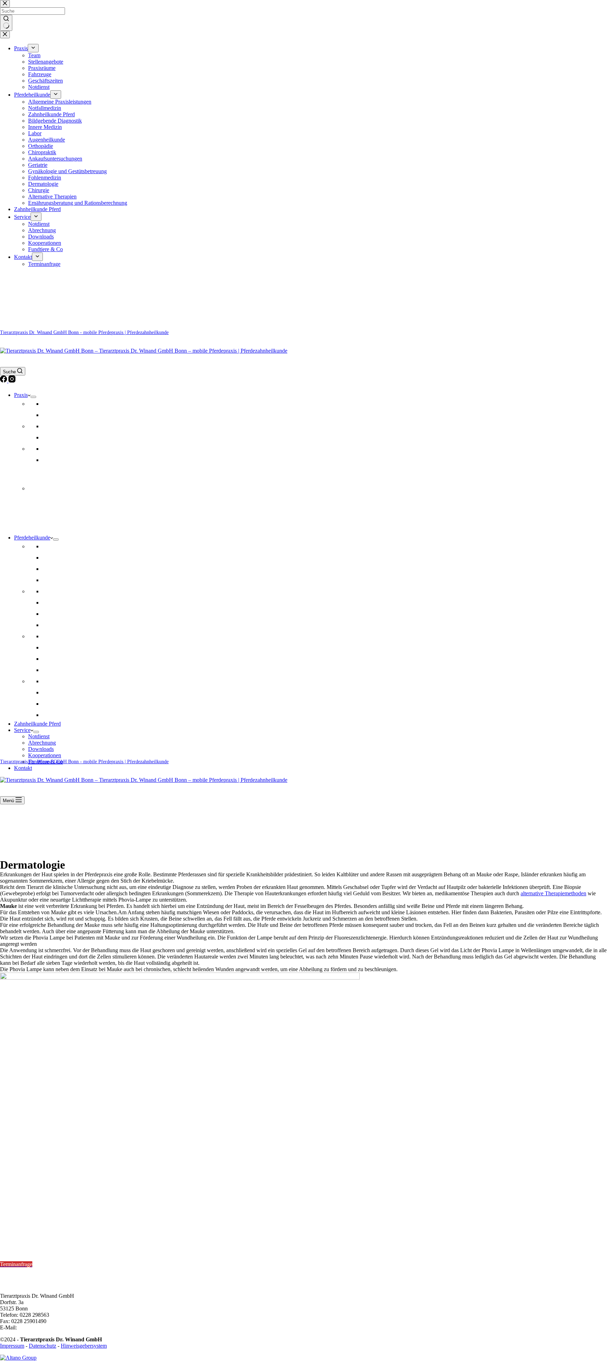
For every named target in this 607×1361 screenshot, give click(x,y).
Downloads (41, 749)
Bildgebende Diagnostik (69, 636)
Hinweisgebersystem (84, 1346)
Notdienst (53, 460)
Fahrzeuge (53, 437)
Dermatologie (57, 625)
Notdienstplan (16, 1227)
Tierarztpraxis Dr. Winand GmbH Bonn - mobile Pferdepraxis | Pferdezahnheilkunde (84, 332)
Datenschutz (42, 1346)
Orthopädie (54, 558)
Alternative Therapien (66, 670)
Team (48, 404)
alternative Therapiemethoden (553, 893)
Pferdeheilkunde (32, 538)
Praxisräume (56, 426)
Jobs (47, 415)
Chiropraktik (56, 569)
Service (22, 730)
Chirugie (51, 704)
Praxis (21, 395)
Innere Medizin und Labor (71, 681)
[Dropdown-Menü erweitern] (33, 397)
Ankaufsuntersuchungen (69, 603)
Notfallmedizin (58, 591)
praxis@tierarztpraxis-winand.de (54, 1327)
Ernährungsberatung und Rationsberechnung (91, 715)
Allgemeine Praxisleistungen (73, 546)
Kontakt (23, 768)
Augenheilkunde (60, 659)
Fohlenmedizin (58, 692)
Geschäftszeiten (59, 449)
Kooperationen (44, 755)
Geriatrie (51, 614)
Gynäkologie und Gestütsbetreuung (81, 647)
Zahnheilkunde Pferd (65, 580)
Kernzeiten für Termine (28, 1245)
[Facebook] (4, 381)
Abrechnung (42, 743)
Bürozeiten (13, 1271)
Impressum (12, 1346)
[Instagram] (11, 381)
